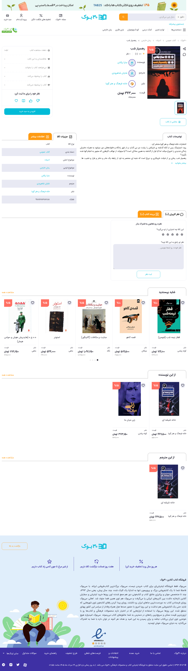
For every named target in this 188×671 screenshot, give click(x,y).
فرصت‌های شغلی (92, 653)
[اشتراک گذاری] (184, 49)
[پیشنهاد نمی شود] (38, 100)
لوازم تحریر (159, 30)
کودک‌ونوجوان (133, 30)
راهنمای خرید (50, 653)
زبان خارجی (107, 30)
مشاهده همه (8, 292)
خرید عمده (134, 653)
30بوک (183, 40)
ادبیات (158, 40)
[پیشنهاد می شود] (31, 100)
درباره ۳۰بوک (180, 653)
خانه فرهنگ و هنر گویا (116, 84)
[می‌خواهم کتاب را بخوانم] (23, 100)
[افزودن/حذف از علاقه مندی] (182, 302)
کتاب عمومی (171, 40)
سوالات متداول (29, 653)
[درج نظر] (184, 55)
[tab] (65, 136)
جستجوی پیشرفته (176, 24)
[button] (5, 330)
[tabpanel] (39, 171)
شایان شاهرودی (119, 73)
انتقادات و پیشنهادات (113, 655)
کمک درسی (147, 30)
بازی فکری (119, 30)
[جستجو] (123, 17)
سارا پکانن (122, 63)
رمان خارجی (146, 40)
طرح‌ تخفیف (71, 653)
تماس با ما (155, 653)
